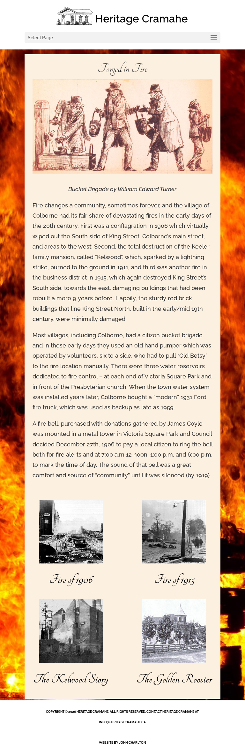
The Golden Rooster (174, 679)
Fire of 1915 (174, 579)
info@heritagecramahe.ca (122, 722)
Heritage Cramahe (92, 711)
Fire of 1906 (71, 579)
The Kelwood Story (70, 679)
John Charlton (132, 742)
